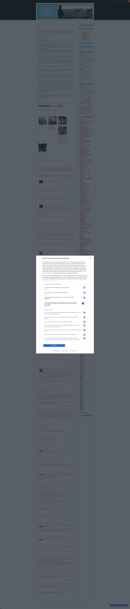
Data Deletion (56, 350)
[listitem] (65, 284)
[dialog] (65, 305)
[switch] (84, 288)
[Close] (91, 258)
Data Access (65, 350)
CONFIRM (54, 345)
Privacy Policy (73, 350)
